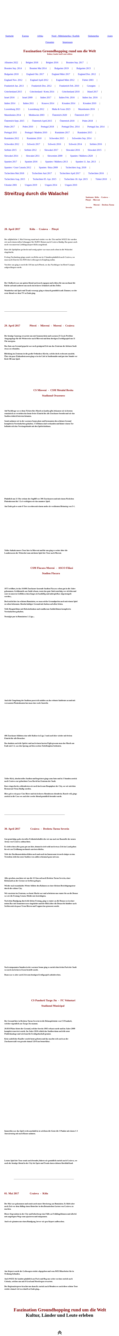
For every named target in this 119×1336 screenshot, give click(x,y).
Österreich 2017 (82, 115)
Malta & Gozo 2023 (61, 109)
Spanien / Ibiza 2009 (48, 167)
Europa (25, 36)
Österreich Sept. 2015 (14, 121)
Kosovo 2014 (48, 103)
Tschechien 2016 (96, 173)
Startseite (9, 36)
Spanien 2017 (10, 161)
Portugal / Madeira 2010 (36, 132)
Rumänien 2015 (84, 132)
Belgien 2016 (52, 62)
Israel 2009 (27, 97)
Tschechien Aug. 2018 (76, 167)
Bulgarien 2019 (61, 68)
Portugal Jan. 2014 (95, 126)
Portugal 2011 (10, 132)
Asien (110, 36)
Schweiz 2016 (54, 144)
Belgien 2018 (32, 62)
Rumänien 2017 (62, 132)
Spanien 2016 (31, 161)
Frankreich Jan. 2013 (14, 86)
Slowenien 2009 (54, 156)
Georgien (91, 86)
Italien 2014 (9, 103)
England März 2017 (61, 74)
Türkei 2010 (101, 179)
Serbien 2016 (96, 144)
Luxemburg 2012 (36, 109)
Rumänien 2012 (11, 138)
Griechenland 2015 (13, 91)
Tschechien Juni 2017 (42, 173)
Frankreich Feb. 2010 (69, 86)
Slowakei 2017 (51, 150)
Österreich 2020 (59, 115)
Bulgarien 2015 (83, 68)
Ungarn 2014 (51, 185)
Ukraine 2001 (10, 185)
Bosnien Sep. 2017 (75, 62)
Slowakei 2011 (33, 156)
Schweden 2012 (11, 144)
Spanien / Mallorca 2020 (81, 156)
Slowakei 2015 (94, 150)
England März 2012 (65, 80)
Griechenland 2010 (71, 91)
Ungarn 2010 (71, 185)
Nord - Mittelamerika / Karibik (66, 36)
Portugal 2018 (47, 126)
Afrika (40, 36)
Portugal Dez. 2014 (71, 126)
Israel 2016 (9, 97)
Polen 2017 (9, 126)
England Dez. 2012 (87, 74)
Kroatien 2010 (89, 103)
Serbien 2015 (10, 150)
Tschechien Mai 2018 (14, 173)
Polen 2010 (28, 126)
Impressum (68, 42)
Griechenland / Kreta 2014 (42, 91)
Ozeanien (49, 42)
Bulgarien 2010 (11, 74)
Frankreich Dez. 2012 (41, 86)
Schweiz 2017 (33, 144)
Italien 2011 (28, 103)
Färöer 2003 (87, 80)
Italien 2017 (45, 97)
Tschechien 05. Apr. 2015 (44, 179)
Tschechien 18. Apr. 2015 (76, 179)
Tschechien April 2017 (70, 173)
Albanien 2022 (11, 62)
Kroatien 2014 (68, 103)
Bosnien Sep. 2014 (13, 68)
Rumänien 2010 (34, 138)
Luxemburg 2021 (12, 109)
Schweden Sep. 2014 (81, 138)
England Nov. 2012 (13, 80)
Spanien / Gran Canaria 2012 (17, 167)
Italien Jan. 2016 (90, 97)
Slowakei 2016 (73, 150)
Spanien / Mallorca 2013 (56, 161)
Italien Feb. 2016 (67, 97)
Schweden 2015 (56, 138)
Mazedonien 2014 (12, 115)
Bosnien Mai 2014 (38, 68)
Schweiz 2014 (75, 144)
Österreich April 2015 (42, 121)
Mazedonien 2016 (86, 109)
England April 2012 (39, 80)
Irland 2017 (92, 91)
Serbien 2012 (30, 150)
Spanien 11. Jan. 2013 (86, 161)
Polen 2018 (87, 121)
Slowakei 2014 (11, 156)
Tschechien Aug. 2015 (14, 179)
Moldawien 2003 (36, 115)
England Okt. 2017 (35, 74)
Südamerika (93, 36)
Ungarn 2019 (31, 185)
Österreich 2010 (67, 121)
